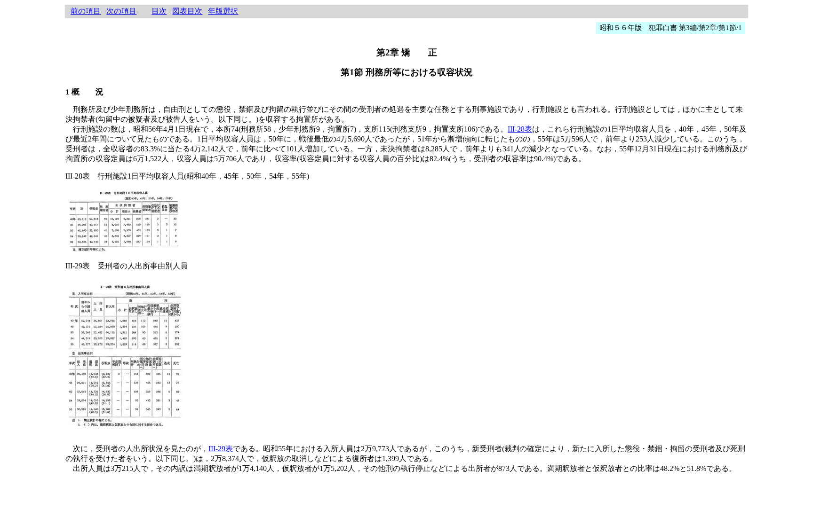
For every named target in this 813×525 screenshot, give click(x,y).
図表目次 (187, 11)
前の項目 (86, 11)
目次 (159, 11)
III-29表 (220, 449)
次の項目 (121, 11)
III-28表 (520, 129)
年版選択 (223, 11)
